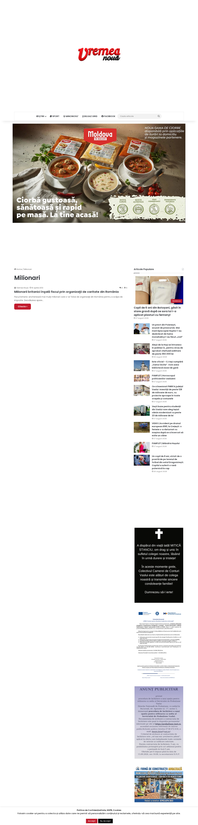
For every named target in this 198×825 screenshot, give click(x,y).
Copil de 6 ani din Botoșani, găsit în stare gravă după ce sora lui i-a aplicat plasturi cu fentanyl (157, 311)
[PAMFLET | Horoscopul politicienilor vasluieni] (142, 378)
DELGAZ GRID (90, 116)
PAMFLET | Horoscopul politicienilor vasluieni (163, 377)
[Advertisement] (99, 20)
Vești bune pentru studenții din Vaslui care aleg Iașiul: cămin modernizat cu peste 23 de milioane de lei (166, 411)
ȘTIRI (41, 116)
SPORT (55, 116)
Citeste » (22, 306)
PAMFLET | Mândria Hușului (166, 443)
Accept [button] (91, 820)
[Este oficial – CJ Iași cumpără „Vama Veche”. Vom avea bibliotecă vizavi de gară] (142, 365)
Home (19, 269)
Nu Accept (105, 820)
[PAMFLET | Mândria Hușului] (142, 447)
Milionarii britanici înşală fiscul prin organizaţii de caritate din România (66, 292)
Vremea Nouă (22, 288)
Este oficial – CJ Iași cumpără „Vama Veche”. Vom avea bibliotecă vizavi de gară (167, 364)
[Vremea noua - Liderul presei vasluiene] (99, 54)
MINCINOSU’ (71, 116)
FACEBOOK (109, 116)
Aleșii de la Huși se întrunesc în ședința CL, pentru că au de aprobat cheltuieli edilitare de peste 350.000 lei (167, 349)
